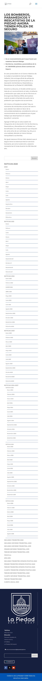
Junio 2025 (10, 468)
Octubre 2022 (9, 317)
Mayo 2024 (10, 407)
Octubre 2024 (11, 429)
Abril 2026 (10, 516)
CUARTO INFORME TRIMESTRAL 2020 (17, 576)
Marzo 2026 (10, 512)
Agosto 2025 (10, 477)
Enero (7, 169)
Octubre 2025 (10, 486)
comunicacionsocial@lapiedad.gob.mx (16, 649)
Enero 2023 (9, 333)
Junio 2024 (10, 411)
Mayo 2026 (10, 520)
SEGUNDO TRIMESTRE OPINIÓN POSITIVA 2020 (20, 561)
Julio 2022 (8, 304)
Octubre (8, 208)
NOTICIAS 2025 (10, 444)
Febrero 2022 (9, 283)
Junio (7, 191)
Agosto (8, 199)
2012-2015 (7, 558)
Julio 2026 (10, 529)
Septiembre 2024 (12, 425)
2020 (6, 167)
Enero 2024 (10, 390)
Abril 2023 (8, 346)
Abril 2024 (10, 403)
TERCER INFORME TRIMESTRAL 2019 (16, 552)
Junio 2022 (8, 300)
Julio (7, 195)
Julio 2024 (10, 416)
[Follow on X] (9, 667)
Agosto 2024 (10, 420)
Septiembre (9, 204)
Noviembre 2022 (10, 322)
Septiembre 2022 (10, 313)
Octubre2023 (9, 372)
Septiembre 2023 (10, 368)
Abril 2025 (10, 459)
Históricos (7, 555)
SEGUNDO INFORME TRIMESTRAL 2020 (17, 543)
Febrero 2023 (9, 337)
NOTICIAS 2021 (9, 221)
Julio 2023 (8, 359)
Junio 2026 (10, 525)
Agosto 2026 (10, 533)
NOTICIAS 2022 (9, 276)
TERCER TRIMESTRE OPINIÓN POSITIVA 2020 (19, 567)
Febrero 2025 (10, 451)
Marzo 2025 (10, 455)
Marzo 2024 (10, 398)
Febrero (8, 173)
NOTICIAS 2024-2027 (11, 385)
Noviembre (9, 213)
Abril (7, 182)
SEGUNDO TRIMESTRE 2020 (13, 540)
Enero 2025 (10, 446)
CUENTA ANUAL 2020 (11, 582)
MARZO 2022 (9, 287)
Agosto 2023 (9, 363)
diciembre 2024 (11, 438)
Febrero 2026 (10, 507)
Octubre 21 (9, 263)
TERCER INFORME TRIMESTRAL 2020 (16, 573)
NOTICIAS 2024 (10, 387)
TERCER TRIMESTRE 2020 (13, 579)
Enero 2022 (9, 278)
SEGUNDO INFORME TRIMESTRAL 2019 (17, 546)
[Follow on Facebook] (5, 667)
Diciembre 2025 (11, 494)
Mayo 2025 (10, 464)
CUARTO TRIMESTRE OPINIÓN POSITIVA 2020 (20, 570)
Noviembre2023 (10, 376)
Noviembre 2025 (11, 490)
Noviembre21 (9, 267)
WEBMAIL (10, 661)
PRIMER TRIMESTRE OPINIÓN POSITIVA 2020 (19, 564)
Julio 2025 (9, 472)
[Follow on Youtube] (13, 667)
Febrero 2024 (10, 394)
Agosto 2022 (9, 309)
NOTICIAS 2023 (9, 331)
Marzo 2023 (9, 342)
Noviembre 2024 (11, 433)
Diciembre (9, 217)
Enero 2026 (10, 503)
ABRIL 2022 (9, 291)
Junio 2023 (8, 355)
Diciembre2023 (10, 381)
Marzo (7, 178)
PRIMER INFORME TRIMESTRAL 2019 (16, 549)
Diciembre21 (9, 272)
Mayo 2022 (8, 296)
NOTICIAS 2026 (10, 501)
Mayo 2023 (8, 350)
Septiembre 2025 (12, 481)
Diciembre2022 (10, 326)
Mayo (7, 186)
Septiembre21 (9, 258)
